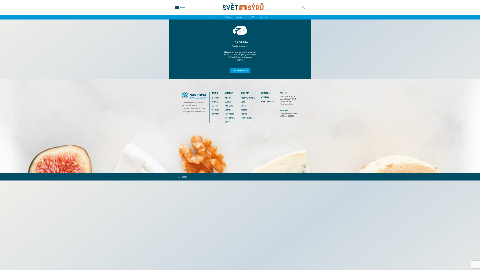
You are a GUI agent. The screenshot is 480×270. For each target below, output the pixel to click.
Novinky (263, 17)
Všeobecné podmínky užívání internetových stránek (192, 104)
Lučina (228, 102)
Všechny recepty (248, 98)
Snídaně (244, 106)
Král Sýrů (229, 106)
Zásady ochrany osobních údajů (193, 108)
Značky (239, 17)
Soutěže (251, 17)
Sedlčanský (230, 118)
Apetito (228, 98)
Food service (267, 101)
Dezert (244, 114)
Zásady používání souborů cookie (194, 111)
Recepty (216, 17)
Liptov (227, 122)
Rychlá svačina (247, 118)
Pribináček (229, 114)
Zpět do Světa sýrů (240, 71)
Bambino (229, 110)
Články (228, 17)
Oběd (243, 102)
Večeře (244, 110)
